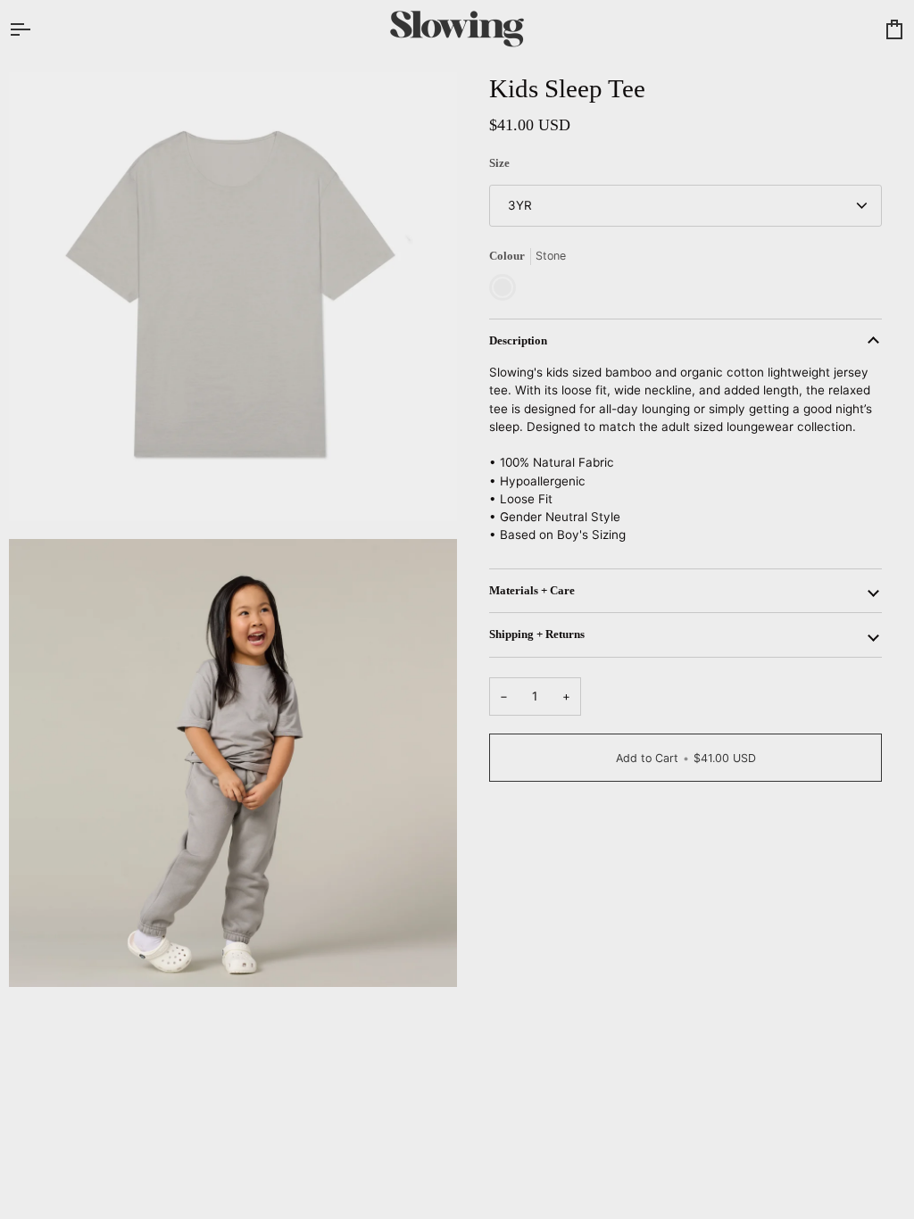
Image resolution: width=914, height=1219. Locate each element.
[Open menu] (35, 29)
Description (518, 341)
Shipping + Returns (537, 634)
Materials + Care (532, 591)
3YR (520, 205)
